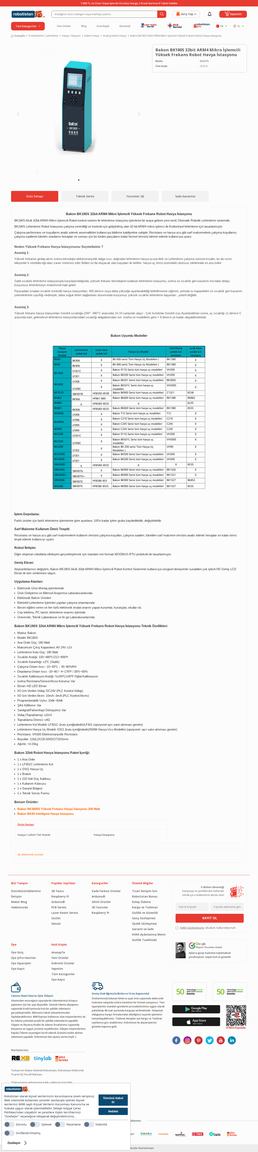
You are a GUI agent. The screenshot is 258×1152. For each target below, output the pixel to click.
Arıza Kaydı (103, 26)
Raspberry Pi (60, 896)
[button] (78, 180)
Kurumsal (125, 26)
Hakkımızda (19, 907)
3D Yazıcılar (100, 907)
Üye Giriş (17, 952)
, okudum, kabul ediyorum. (208, 927)
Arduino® (58, 902)
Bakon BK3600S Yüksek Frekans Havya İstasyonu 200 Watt (58, 809)
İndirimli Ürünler (62, 963)
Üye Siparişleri (21, 963)
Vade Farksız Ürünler (106, 891)
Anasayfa (19, 35)
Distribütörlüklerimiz (26, 891)
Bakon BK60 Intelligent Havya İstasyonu (45, 813)
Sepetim (57, 969)
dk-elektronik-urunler (31, 854)
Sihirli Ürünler (101, 902)
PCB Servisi (58, 907)
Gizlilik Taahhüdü (144, 940)
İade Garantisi (185, 196)
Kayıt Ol (209, 918)
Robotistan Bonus (144, 896)
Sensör (56, 923)
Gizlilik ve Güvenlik (145, 913)
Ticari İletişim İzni (144, 891)
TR (221, 26)
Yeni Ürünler (64, 26)
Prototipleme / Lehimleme (43, 35)
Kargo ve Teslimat (145, 907)
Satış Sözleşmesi (143, 918)
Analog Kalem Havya (114, 35)
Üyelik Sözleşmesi (144, 923)
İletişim (16, 896)
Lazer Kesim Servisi (64, 913)
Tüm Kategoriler (63, 974)
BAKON (204, 61)
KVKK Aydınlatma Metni (149, 934)
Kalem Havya (91, 35)
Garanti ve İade (143, 929)
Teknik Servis (85, 196)
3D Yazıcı (57, 891)
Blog (83, 26)
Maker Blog (19, 902)
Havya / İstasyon (71, 35)
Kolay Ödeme (141, 902)
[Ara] (161, 14)
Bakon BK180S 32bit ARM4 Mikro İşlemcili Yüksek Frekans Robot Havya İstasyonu (176, 35)
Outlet (56, 918)
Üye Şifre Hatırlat (23, 958)
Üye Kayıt (18, 969)
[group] (78, 109)
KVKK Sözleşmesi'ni (192, 927)
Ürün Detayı (34, 196)
